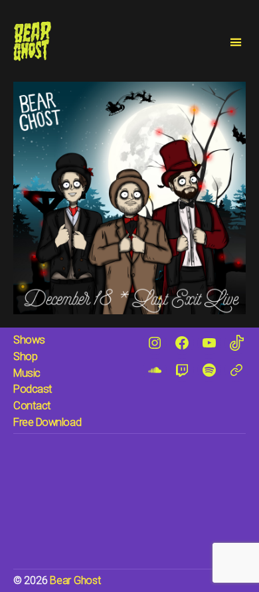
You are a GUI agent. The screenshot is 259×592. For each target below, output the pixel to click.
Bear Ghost (75, 580)
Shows (29, 340)
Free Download (47, 422)
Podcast (32, 389)
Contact (32, 405)
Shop (25, 356)
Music (27, 373)
